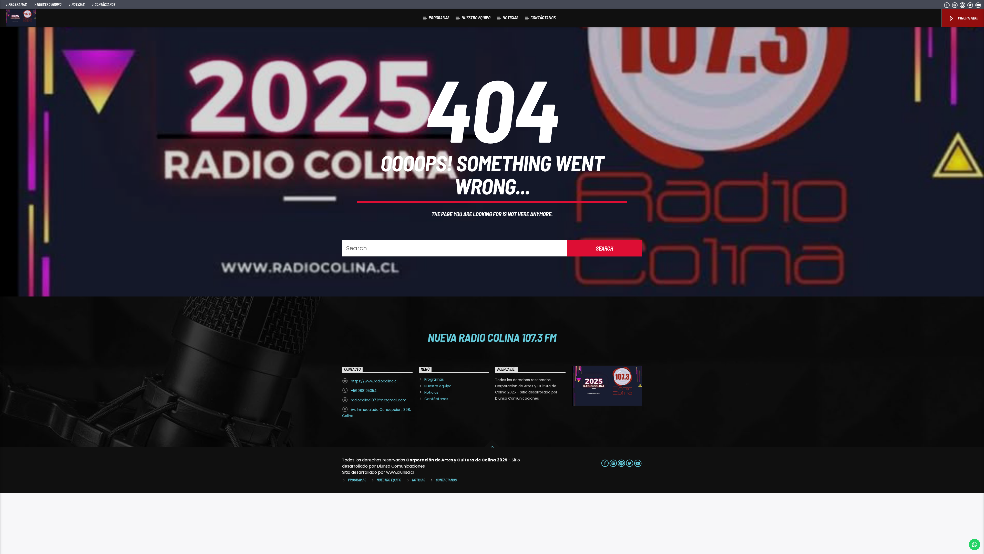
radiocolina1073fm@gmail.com (378, 400)
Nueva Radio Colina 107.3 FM (492, 337)
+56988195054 (364, 390)
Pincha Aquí (967, 17)
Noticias (78, 4)
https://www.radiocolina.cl (374, 381)
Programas (17, 4)
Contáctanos (105, 4)
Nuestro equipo (49, 4)
